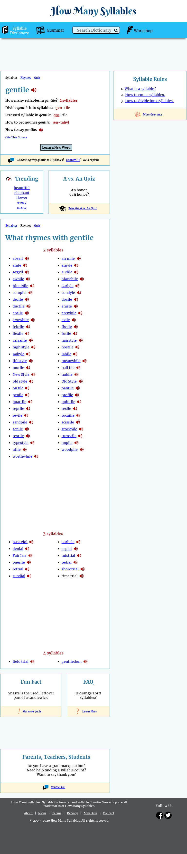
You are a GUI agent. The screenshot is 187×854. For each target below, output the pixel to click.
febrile (18, 327)
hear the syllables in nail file (78, 367)
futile (66, 333)
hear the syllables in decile (27, 299)
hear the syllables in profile (77, 395)
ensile (18, 313)
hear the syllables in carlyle (77, 285)
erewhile (69, 313)
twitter (168, 815)
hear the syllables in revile (26, 415)
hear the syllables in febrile (28, 326)
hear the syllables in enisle (76, 306)
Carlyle (68, 286)
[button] (116, 30)
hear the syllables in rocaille (78, 415)
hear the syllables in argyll (27, 272)
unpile (67, 443)
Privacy (72, 813)
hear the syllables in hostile (77, 347)
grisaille (20, 340)
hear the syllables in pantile (78, 388)
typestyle (20, 443)
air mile (68, 258)
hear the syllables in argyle (76, 265)
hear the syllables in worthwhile (36, 456)
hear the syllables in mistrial (79, 555)
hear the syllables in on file (27, 388)
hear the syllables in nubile (76, 374)
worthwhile (22, 456)
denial (18, 549)
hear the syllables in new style (33, 374)
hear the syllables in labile (75, 354)
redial (67, 562)
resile (66, 408)
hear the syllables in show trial (82, 569)
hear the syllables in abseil (27, 258)
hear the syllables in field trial (32, 661)
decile (18, 299)
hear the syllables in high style (33, 347)
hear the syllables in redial (75, 562)
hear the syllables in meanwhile (84, 360)
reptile (18, 408)
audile (67, 272)
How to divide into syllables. (149, 101)
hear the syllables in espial (76, 548)
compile (20, 292)
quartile (19, 402)
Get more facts (31, 711)
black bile (70, 279)
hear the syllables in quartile (30, 401)
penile (18, 395)
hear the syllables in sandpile (31, 422)
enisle (67, 306)
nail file (68, 367)
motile (18, 367)
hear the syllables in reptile (28, 408)
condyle (68, 292)
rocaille (68, 415)
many (22, 207)
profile (67, 395)
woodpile (70, 449)
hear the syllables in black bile (82, 279)
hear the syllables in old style (31, 381)
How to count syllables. (145, 95)
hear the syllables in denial (27, 548)
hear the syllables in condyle (79, 292)
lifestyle (20, 361)
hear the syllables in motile (28, 367)
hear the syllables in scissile (78, 422)
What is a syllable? (140, 88)
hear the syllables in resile (75, 408)
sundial (19, 576)
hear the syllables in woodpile (82, 449)
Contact (108, 813)
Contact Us (73, 160)
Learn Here (88, 711)
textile (18, 436)
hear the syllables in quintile (79, 401)
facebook (159, 815)
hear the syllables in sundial (29, 576)
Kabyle (18, 354)
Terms (56, 813)
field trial (20, 661)
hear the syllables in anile (25, 265)
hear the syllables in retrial (27, 569)
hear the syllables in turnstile (80, 435)
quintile (68, 402)
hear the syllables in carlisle (78, 541)
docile (67, 299)
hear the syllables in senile (27, 429)
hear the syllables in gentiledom (85, 661)
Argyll (18, 272)
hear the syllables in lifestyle (31, 360)
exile (66, 320)
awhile (18, 279)
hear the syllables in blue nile (32, 285)
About (28, 813)
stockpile (69, 429)
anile (17, 265)
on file (18, 388)
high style (21, 347)
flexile (18, 333)
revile (17, 415)
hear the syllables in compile (30, 292)
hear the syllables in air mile (79, 258)
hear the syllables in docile (76, 299)
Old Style (69, 381)
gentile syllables (33, 89)
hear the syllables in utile (25, 449)
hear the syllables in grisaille (31, 340)
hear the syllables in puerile (29, 562)
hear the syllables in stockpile (81, 429)
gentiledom (72, 661)
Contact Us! (58, 787)
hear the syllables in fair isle (30, 555)
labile (66, 354)
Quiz (37, 77)
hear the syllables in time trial (82, 576)
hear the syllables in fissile (76, 326)
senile (18, 429)
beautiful (22, 188)
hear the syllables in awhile (28, 279)
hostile (68, 347)
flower (21, 197)
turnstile (69, 436)
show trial (70, 569)
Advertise (90, 813)
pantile (68, 388)
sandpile (20, 422)
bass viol (20, 542)
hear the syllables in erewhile (80, 313)
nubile (67, 374)
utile (17, 449)
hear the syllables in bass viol (31, 541)
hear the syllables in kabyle (28, 354)
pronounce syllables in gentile (41, 129)
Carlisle (68, 542)
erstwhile (21, 320)
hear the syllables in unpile (76, 442)
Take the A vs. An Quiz (82, 208)
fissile (67, 327)
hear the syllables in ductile (28, 306)
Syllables (11, 225)
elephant (21, 193)
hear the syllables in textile (28, 435)
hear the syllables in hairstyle (81, 340)
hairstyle (69, 340)
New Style (21, 374)
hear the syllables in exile (74, 320)
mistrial (68, 555)
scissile (68, 422)
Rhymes (25, 77)
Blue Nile (20, 286)
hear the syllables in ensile (27, 313)
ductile (19, 306)
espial (67, 549)
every (22, 202)
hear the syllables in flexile (27, 333)
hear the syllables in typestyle (32, 442)
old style (20, 381)
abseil (18, 258)
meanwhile (71, 361)
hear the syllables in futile (75, 333)
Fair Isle (20, 555)
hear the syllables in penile (27, 395)
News (42, 813)
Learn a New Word (56, 147)
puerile (19, 562)
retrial (18, 569)
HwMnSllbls (93, 11)
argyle (67, 265)
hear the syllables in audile (76, 272)
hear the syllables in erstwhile (33, 320)
